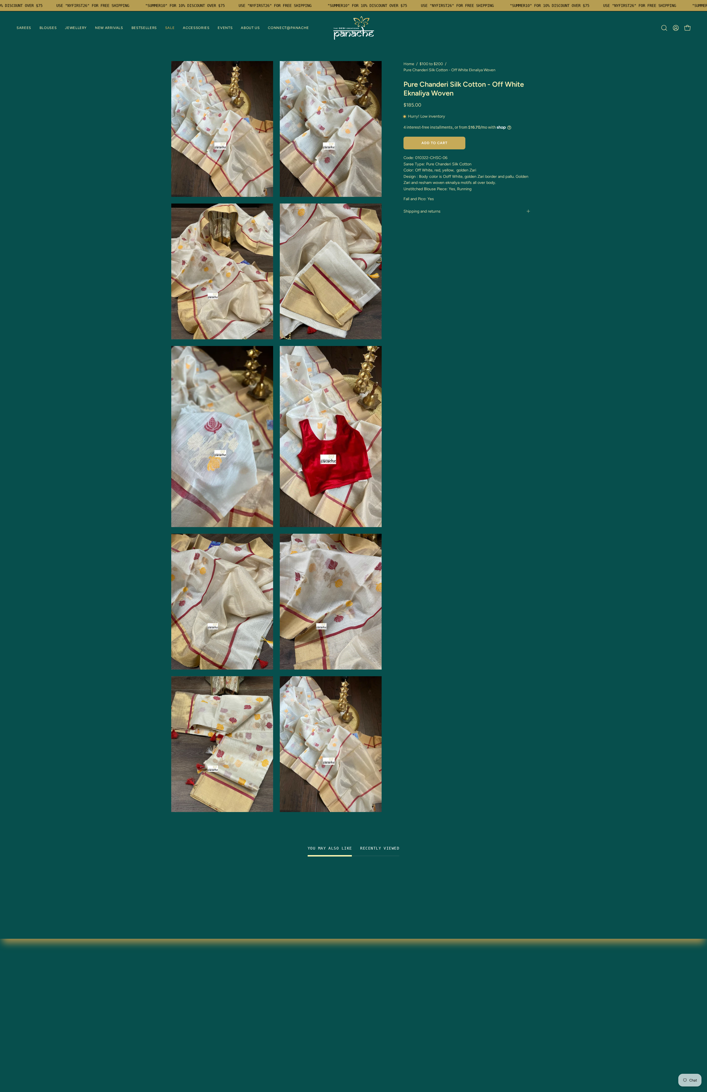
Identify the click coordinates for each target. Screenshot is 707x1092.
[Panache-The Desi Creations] (353, 27)
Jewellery (180, 994)
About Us (180, 1049)
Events (177, 1040)
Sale (175, 1022)
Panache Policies (262, 1022)
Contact (254, 1003)
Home (408, 64)
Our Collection (260, 985)
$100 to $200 (431, 64)
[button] (23, 27)
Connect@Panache (190, 1058)
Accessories (183, 1031)
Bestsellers (181, 1013)
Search (253, 1013)
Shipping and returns (421, 211)
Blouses (178, 985)
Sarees (177, 976)
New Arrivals (183, 1003)
